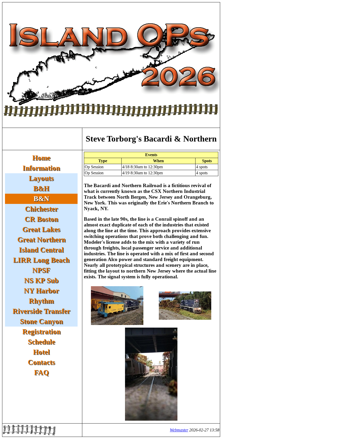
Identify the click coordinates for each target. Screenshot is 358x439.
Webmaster (179, 430)
